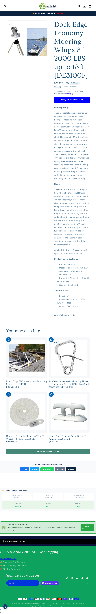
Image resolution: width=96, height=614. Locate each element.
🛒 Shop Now (85, 527)
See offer (59, 13)
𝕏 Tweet (35, 469)
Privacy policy (65, 603)
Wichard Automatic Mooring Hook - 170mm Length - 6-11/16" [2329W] (69, 382)
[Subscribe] (37, 583)
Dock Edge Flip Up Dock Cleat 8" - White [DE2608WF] (68, 437)
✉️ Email (60, 469)
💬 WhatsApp (47, 469)
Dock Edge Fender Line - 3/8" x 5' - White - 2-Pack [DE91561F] (26, 437)
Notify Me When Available (72, 100)
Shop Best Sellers (8, 559)
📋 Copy (71, 469)
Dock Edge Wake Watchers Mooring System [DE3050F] (26, 382)
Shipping (57, 87)
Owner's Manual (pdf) (64, 315)
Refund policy (53, 603)
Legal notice (63, 606)
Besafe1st (17, 603)
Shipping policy (35, 606)
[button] (5, 6)
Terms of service (78, 603)
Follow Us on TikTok (15, 541)
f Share (24, 469)
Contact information (50, 606)
